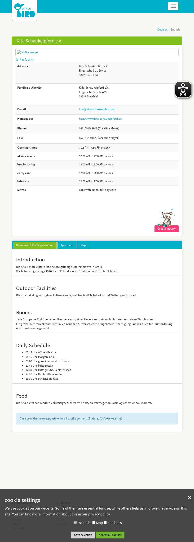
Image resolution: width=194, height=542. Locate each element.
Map (99, 522)
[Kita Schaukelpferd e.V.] (27, 52)
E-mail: (22, 109)
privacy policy (99, 514)
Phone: (22, 128)
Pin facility (27, 59)
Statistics (114, 522)
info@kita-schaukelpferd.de (96, 109)
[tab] (35, 245)
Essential (84, 522)
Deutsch (162, 29)
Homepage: (25, 119)
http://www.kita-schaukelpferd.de (100, 119)
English (175, 29)
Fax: (20, 138)
